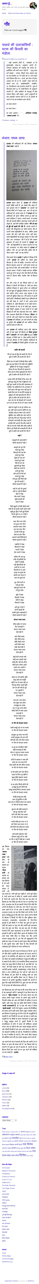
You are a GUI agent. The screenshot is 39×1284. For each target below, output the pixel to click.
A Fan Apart (6, 1168)
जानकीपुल (5, 1212)
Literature (13, 1061)
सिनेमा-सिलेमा (6, 1238)
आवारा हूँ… (7, 3)
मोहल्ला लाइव (5, 1229)
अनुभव (4, 1191)
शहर (9, 1155)
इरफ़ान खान (8, 1138)
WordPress (31, 1281)
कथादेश (15, 1138)
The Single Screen (8, 1188)
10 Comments (32, 1061)
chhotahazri (6, 1174)
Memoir (4, 1100)
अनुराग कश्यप (15, 1135)
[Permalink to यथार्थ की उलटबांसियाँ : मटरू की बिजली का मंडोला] (14, 59)
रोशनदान (24, 1151)
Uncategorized (7, 1108)
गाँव (6, 1141)
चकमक (21, 1141)
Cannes (7, 1132)
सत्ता (17, 1155)
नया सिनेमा (28, 1144)
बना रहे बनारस (6, 1223)
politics (4, 1105)
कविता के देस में (23, 1138)
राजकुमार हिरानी (13, 1151)
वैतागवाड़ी (4, 1232)
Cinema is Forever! (8, 1176)
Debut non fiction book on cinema (19, 13)
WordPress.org (7, 1262)
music (4, 1103)
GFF (16, 1132)
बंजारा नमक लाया (13, 138)
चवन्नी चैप (5, 1209)
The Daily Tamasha (8, 1185)
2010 (3, 1132)
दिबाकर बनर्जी (13, 1144)
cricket (4, 1088)
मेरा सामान (5, 1226)
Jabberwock (6, 1182)
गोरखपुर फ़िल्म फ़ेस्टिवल (8, 1206)
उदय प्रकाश (5, 1194)
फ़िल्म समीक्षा (30, 1148)
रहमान (8, 1151)
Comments (7, 1259)
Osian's (28, 1132)
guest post (5, 1094)
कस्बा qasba (6, 1200)
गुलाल (13, 1141)
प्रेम (25, 1148)
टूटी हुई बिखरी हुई (7, 1215)
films (15, 124)
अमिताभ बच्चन (29, 1135)
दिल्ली (20, 1144)
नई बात (4, 1220)
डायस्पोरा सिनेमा (27, 1141)
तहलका (7, 1144)
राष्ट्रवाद (19, 1151)
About (4, 13)
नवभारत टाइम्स (6, 1148)
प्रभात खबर (20, 1148)
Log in (4, 1253)
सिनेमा (22, 1155)
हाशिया (4, 1241)
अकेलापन (6, 1134)
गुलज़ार (9, 1141)
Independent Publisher (11, 1281)
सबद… (4, 1235)
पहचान (13, 1148)
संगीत (13, 1155)
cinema (12, 1132)
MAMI (23, 1132)
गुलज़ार (16, 1141)
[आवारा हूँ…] (33, 6)
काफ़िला (4, 1203)
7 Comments (33, 124)
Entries (6, 1256)
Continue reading (9, 120)
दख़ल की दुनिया (6, 1217)
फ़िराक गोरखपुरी (29, 1155)
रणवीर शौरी (4, 1151)
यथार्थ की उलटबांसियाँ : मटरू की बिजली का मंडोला (17, 49)
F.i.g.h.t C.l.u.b (7, 1179)
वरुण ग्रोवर (29, 1151)
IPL (19, 1131)
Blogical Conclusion (8, 1171)
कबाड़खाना (5, 1197)
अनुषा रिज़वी (23, 1135)
